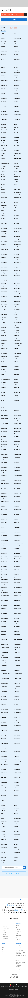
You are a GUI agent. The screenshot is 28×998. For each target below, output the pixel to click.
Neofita (4, 934)
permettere (11, 910)
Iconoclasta (5, 936)
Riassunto (18, 933)
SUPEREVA (17, 989)
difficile (4, 910)
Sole (3, 947)
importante (11, 903)
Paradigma (18, 935)
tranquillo (21, 907)
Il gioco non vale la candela (20, 962)
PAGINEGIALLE (11, 986)
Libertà (17, 925)
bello (14, 912)
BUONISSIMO (11, 989)
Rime (6, 23)
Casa (3, 949)
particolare (5, 912)
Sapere (9, 10)
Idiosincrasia (5, 928)
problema (9, 905)
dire (6, 903)
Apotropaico (5, 938)
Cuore (3, 956)
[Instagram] (10, 977)
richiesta (17, 903)
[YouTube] (17, 977)
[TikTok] (14, 977)
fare (10, 912)
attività (22, 903)
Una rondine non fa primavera (20, 953)
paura (24, 912)
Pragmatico (18, 929)
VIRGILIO (6, 986)
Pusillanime (5, 930)
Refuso (4, 932)
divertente (9, 907)
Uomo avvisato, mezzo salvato (19, 949)
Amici (3, 958)
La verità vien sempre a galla (19, 946)
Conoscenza (19, 931)
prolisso (21, 905)
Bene (3, 960)
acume (18, 909)
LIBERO (2, 986)
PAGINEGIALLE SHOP (19, 986)
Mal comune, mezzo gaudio (20, 959)
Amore (4, 954)
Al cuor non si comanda (19, 966)
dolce (16, 905)
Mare (3, 952)
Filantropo (4, 926)
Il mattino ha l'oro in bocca (21, 956)
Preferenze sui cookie (12, 992)
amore (19, 912)
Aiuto (19, 992)
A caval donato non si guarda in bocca (20, 969)
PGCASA (25, 986)
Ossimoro (4, 924)
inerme (25, 910)
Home (2, 23)
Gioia (17, 937)
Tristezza (18, 939)
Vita (3, 945)
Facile (17, 927)
